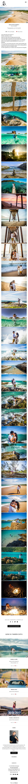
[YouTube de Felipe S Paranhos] (17, 774)
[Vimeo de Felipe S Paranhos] (15, 774)
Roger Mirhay (4, 43)
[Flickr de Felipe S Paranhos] (13, 774)
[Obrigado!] (10, 62)
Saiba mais (14, 752)
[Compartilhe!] (14, 62)
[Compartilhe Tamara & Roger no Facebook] (10, 621)
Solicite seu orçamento (14, 626)
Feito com (14, 782)
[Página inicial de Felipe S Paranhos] (4, 3)
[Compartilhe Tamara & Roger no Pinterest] (17, 621)
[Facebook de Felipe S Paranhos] (10, 774)
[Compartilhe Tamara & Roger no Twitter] (14, 621)
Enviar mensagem (14, 767)
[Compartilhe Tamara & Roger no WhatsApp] (12, 621)
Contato (14, 778)
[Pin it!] (18, 62)
